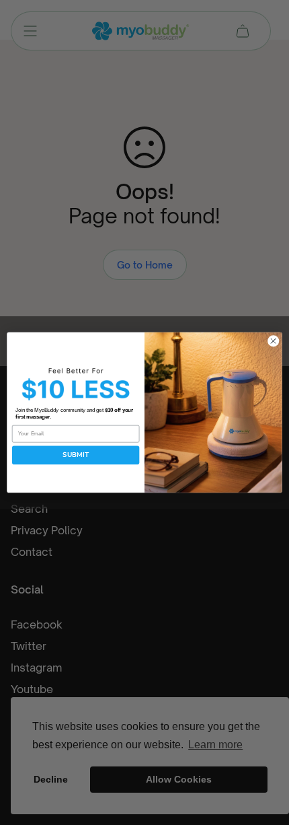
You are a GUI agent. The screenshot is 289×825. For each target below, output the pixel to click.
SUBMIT (76, 455)
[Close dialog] (273, 341)
